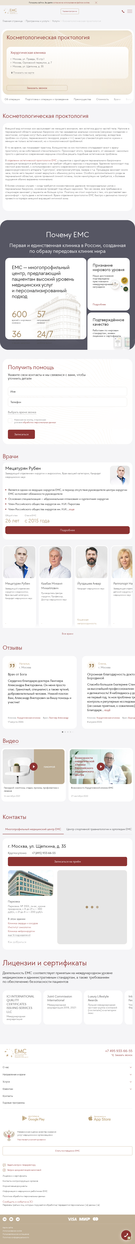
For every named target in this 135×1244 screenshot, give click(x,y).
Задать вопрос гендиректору (21, 1164)
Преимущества (82, 99)
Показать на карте (23, 72)
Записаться (21, 434)
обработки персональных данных (39, 422)
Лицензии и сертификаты (45, 963)
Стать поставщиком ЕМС (67, 1150)
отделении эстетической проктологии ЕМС (32, 160)
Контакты (14, 817)
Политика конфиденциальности (16, 1237)
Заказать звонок (37, 88)
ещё (107, 710)
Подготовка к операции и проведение (46, 99)
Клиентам (8, 1089)
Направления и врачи (14, 1074)
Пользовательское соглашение (16, 1234)
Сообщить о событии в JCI (18, 1201)
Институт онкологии (19, 927)
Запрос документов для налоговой (24, 1170)
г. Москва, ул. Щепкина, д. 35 (37, 846)
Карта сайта (8, 1227)
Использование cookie (12, 1231)
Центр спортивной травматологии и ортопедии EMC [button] (99, 829)
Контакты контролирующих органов (20, 1181)
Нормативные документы (15, 1186)
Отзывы (12, 647)
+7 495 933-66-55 (118, 1051)
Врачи (117, 99)
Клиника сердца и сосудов (23, 923)
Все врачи (67, 633)
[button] (96, 2)
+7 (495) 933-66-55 (44, 853)
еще (72, 509)
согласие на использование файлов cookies (71, 2)
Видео (11, 740)
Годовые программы (70, 11)
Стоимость (102, 99)
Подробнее (99, 304)
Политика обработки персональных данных (24, 1196)
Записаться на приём (67, 861)
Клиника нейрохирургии (21, 931)
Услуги (6, 1081)
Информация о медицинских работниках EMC (25, 1191)
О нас (6, 1067)
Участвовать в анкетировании (31, 1139)
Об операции (12, 99)
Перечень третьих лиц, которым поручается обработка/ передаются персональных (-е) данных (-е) (51, 1205)
